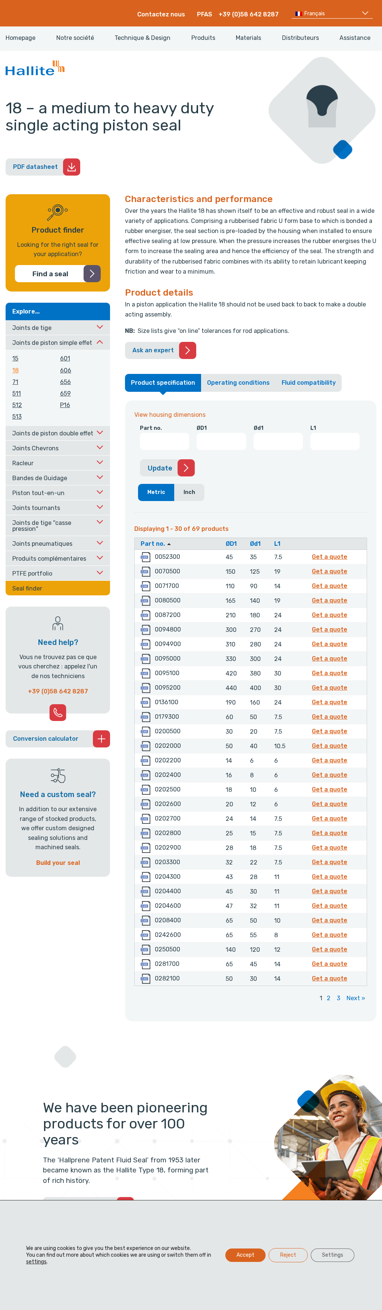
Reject (288, 1255)
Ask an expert (153, 350)
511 (16, 393)
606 (65, 370)
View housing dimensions (170, 414)
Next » (356, 998)
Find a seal (50, 274)
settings (36, 1262)
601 (65, 358)
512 (17, 405)
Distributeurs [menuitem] (300, 38)
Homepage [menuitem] (20, 38)
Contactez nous (161, 14)
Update (160, 468)
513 (17, 416)
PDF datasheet (35, 166)
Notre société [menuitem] (75, 38)
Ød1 (258, 428)
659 (65, 393)
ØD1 (202, 428)
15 (15, 358)
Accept (245, 1255)
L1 (313, 428)
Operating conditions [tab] (238, 382)
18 (15, 370)
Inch (189, 492)
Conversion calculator (45, 738)
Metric (156, 492)
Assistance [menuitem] (354, 38)
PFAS (204, 14)
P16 (65, 405)
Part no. (151, 428)
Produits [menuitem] (203, 38)
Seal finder (27, 588)
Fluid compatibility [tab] (309, 382)
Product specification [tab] (163, 382)
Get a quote (331, 556)
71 (15, 381)
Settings (332, 1255)
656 (65, 381)
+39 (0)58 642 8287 (249, 14)
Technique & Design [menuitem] (142, 38)
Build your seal (58, 862)
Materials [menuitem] (248, 38)
